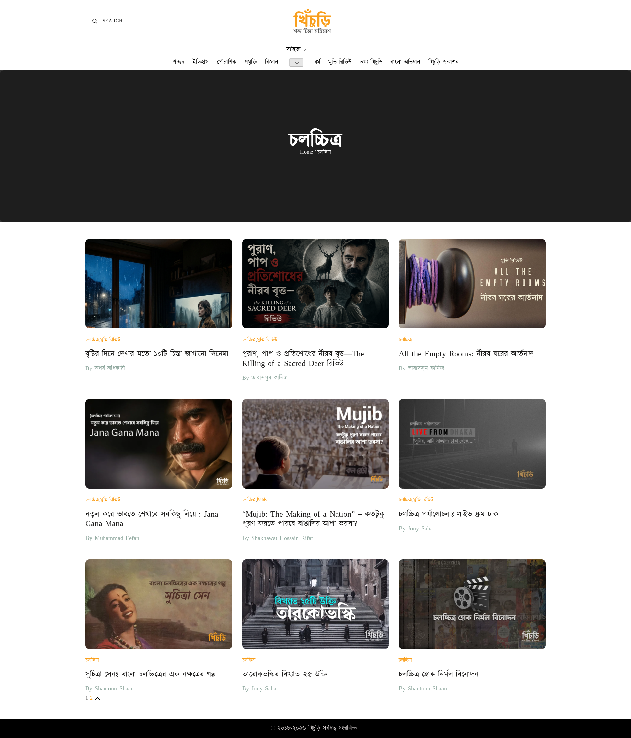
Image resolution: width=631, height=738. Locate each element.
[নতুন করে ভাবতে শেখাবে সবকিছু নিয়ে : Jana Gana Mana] (158, 444)
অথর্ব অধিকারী (110, 368)
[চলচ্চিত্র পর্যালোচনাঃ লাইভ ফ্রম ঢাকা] (472, 444)
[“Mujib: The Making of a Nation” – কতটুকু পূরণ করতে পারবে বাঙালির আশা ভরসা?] (315, 444)
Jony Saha (420, 528)
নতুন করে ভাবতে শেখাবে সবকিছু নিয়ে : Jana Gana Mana (151, 519)
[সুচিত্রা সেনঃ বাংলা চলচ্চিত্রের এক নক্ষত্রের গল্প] (158, 604)
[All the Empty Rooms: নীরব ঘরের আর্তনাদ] (472, 283)
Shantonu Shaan (114, 688)
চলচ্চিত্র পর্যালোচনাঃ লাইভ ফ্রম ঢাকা (449, 514)
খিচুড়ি (314, 728)
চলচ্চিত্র (92, 339)
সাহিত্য (293, 49)
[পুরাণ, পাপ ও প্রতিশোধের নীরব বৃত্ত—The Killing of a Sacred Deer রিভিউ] (315, 283)
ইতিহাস (201, 62)
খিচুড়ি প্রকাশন (443, 62)
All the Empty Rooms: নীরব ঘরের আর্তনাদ (466, 354)
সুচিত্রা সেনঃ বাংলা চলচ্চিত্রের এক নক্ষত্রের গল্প (150, 674)
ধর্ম (317, 62)
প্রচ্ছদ (179, 62)
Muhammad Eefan (117, 538)
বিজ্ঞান (271, 62)
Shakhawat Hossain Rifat (282, 538)
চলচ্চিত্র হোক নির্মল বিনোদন (439, 674)
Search (107, 21)
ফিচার (262, 499)
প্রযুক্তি (250, 62)
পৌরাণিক (226, 62)
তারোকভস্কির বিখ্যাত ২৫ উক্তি (284, 674)
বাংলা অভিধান (405, 62)
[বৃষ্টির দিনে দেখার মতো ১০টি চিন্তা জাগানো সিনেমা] (158, 283)
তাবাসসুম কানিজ (269, 378)
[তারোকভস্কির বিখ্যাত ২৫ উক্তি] (315, 604)
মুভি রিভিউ (340, 62)
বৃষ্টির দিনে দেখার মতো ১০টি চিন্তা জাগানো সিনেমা (156, 354)
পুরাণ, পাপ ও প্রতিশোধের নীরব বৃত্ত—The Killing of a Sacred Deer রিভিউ (303, 358)
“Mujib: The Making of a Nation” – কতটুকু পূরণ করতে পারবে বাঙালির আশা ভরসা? (313, 519)
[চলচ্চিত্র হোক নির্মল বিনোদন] (472, 604)
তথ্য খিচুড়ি (371, 62)
